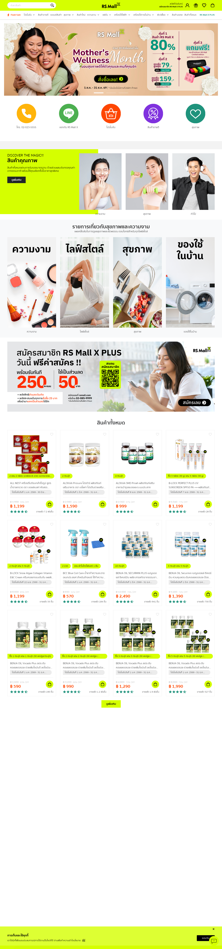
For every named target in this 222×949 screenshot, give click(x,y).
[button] (99, 92)
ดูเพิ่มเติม (111, 704)
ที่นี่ (83, 940)
